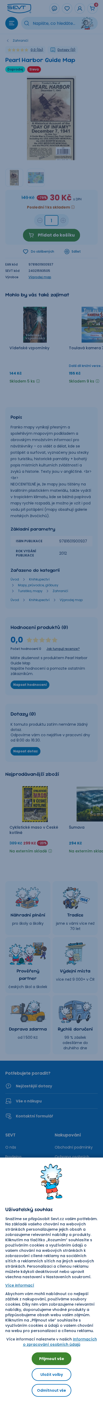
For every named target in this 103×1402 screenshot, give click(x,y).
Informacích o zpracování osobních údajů (60, 1342)
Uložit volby (51, 1374)
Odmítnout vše (51, 1390)
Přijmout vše (51, 1358)
